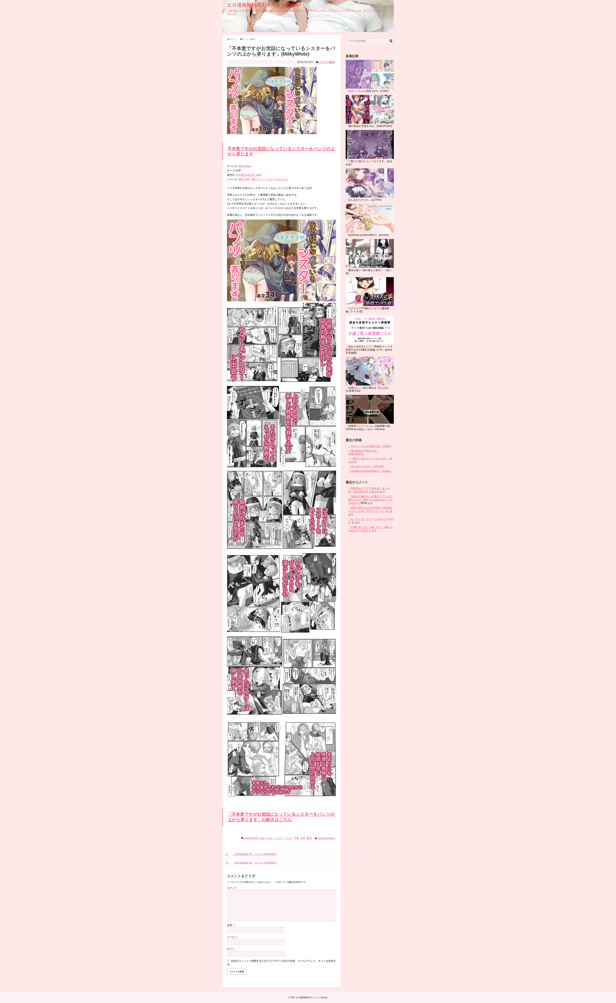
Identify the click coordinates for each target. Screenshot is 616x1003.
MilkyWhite (245, 166)
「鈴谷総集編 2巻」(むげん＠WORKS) (254, 854)
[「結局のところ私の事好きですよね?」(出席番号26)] (370, 371)
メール (232, 937)
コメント (232, 887)
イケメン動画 (326, 62)
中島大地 (374, 491)
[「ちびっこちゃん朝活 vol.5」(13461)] (370, 74)
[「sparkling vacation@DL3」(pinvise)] (370, 218)
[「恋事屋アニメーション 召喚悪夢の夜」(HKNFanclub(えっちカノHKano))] (370, 409)
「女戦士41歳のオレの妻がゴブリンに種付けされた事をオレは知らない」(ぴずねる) (370, 499)
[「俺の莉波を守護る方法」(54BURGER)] (370, 109)
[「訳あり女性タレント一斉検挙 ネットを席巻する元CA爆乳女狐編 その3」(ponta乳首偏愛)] (370, 329)
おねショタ (281, 179)
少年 (246, 179)
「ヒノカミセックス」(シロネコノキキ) (371, 519)
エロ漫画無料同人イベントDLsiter (264, 5)
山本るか (366, 530)
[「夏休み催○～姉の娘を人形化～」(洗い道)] (370, 253)
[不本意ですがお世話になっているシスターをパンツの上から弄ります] (281, 300)
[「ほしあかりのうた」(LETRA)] (370, 182)
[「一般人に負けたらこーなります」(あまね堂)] (370, 144)
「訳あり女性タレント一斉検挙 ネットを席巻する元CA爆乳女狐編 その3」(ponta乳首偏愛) (369, 349)
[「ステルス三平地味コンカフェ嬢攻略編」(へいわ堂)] (370, 291)
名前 (231, 925)
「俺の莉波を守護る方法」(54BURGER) (369, 126)
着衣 (241, 179)
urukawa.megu (325, 838)
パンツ (260, 179)
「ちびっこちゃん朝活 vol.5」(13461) (367, 91)
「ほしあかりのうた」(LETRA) (363, 199)
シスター (269, 179)
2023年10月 (251, 838)
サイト (231, 949)
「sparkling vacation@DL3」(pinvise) (367, 235)
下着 (252, 179)
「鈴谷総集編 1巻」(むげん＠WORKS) (254, 862)
